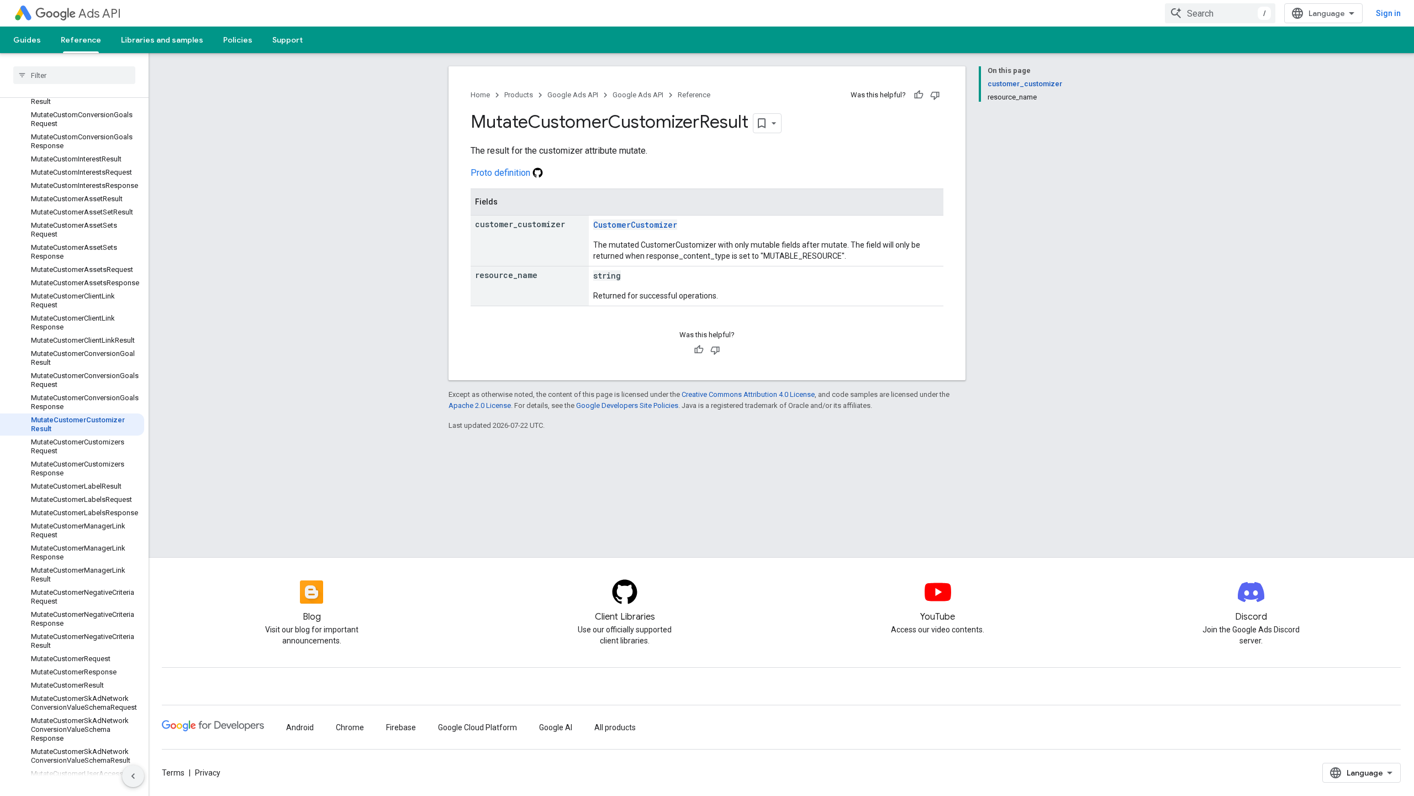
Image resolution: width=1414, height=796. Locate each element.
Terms (173, 772)
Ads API (99, 13)
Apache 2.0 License (480, 405)
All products (615, 727)
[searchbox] (74, 75)
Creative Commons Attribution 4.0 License (748, 394)
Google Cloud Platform (477, 727)
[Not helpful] (935, 95)
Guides (27, 40)
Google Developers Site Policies (627, 405)
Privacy (207, 772)
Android (300, 727)
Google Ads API (572, 95)
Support (287, 40)
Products (518, 95)
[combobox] (1220, 13)
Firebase (401, 727)
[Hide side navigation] (133, 776)
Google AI (555, 727)
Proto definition (501, 172)
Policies (237, 40)
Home (480, 95)
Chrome (350, 727)
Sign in (1388, 13)
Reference (81, 40)
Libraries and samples (162, 40)
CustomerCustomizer (635, 224)
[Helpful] (918, 95)
